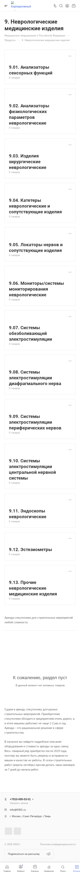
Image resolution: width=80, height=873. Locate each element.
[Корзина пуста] (74, 5)
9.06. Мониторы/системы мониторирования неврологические (36, 289)
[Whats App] (17, 831)
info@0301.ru (18, 809)
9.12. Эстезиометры (30, 549)
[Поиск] (61, 6)
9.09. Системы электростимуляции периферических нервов (35, 422)
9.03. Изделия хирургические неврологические (27, 161)
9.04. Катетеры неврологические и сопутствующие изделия (35, 206)
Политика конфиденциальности (58, 844)
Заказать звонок (19, 803)
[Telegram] (8, 831)
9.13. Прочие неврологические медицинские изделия (33, 588)
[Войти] (67, 6)
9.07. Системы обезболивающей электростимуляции (30, 333)
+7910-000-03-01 (20, 799)
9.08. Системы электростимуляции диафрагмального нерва (35, 377)
